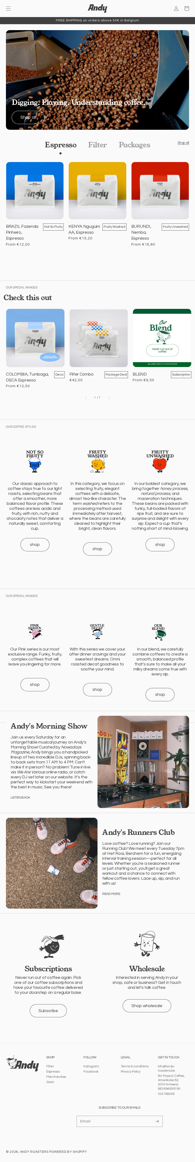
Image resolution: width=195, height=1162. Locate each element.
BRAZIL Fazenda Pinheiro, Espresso (22, 232)
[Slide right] (109, 397)
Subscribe (48, 1011)
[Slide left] (86, 397)
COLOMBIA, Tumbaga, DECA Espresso (27, 377)
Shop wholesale (147, 1006)
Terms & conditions (135, 1066)
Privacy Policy (131, 1071)
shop (35, 544)
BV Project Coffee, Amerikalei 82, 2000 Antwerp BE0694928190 (171, 1082)
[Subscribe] (157, 1121)
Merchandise (56, 1076)
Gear (50, 1082)
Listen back (20, 797)
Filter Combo (81, 374)
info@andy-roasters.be (166, 1068)
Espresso (53, 1071)
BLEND (140, 374)
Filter (50, 1066)
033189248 (166, 1094)
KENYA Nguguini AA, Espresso (84, 229)
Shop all (28, 117)
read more (111, 894)
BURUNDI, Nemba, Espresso (141, 232)
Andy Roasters (34, 1151)
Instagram (91, 1066)
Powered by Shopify (68, 1151)
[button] (8, 8)
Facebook (90, 1071)
